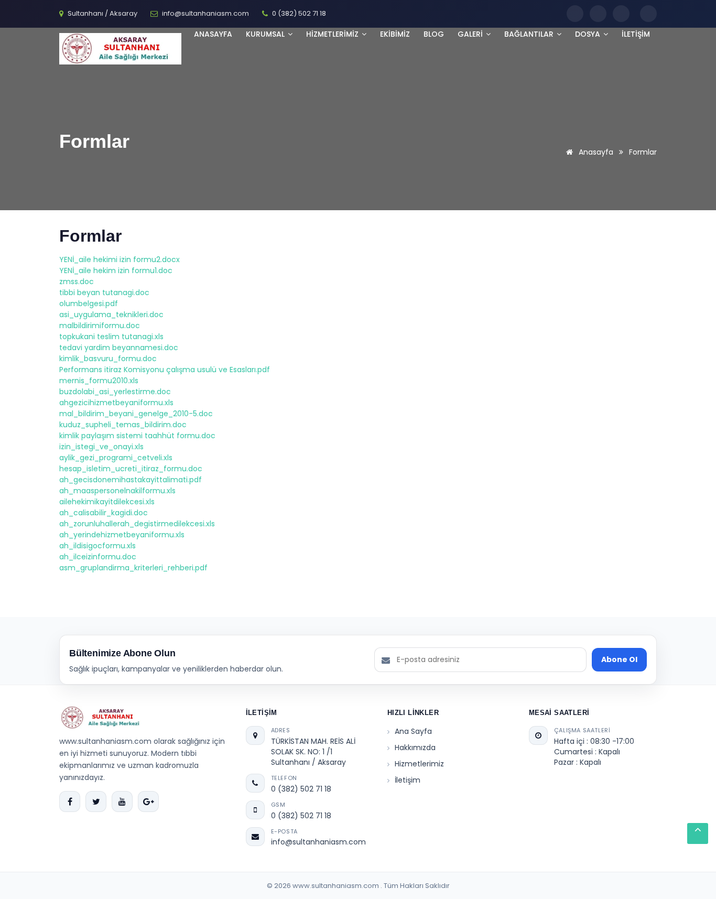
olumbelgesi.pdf (88, 303)
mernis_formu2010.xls (98, 380)
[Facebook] (575, 13)
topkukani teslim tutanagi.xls (111, 336)
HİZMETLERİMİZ (333, 34)
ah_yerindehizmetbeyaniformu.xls (122, 534)
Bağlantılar (530, 34)
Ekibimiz (395, 34)
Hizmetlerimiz (419, 764)
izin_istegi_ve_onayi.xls (101, 446)
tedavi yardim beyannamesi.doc (118, 347)
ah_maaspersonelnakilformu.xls (117, 490)
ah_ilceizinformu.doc (97, 556)
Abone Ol (619, 659)
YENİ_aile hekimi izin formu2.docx (119, 259)
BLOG (434, 34)
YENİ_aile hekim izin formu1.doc (115, 270)
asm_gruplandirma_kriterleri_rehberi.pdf (133, 567)
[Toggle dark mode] (648, 13)
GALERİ (471, 34)
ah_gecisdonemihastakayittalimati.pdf (130, 479)
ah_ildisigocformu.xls (97, 545)
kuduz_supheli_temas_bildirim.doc (123, 424)
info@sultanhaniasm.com (318, 842)
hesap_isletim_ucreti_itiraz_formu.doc (130, 468)
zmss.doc (76, 281)
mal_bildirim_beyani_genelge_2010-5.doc (136, 413)
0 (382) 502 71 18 (301, 789)
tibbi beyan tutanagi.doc (104, 292)
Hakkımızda (415, 747)
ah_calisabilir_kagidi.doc (103, 512)
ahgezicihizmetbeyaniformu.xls (116, 402)
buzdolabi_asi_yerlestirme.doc (115, 391)
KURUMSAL (266, 34)
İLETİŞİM (636, 34)
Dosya (588, 34)
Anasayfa (213, 34)
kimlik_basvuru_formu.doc (108, 358)
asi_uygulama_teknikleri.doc (111, 314)
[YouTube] (621, 13)
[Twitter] (598, 13)
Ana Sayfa (413, 731)
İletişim (407, 780)
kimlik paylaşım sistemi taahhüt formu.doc (137, 435)
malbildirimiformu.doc (99, 325)
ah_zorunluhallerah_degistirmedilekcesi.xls (137, 523)
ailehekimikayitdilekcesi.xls (107, 501)
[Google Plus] (148, 801)
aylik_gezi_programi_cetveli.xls (115, 457)
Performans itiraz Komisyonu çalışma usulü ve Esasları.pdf (164, 369)
